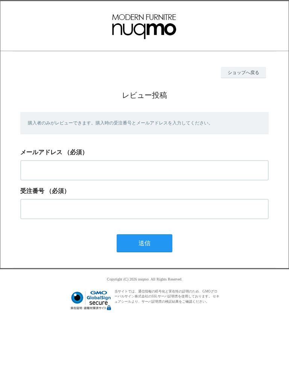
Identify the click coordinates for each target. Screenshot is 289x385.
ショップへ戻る (243, 72)
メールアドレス (41, 152)
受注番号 (32, 191)
